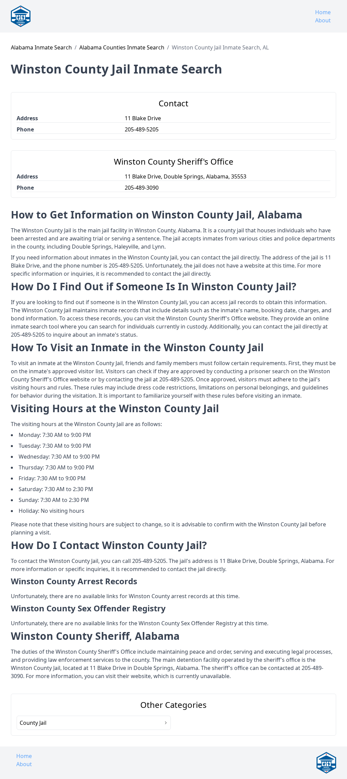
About (323, 20)
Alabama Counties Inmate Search (121, 47)
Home (323, 12)
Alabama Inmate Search (41, 47)
